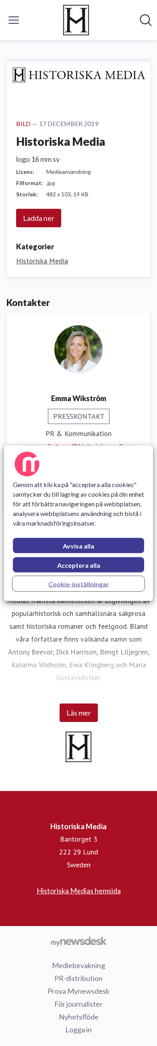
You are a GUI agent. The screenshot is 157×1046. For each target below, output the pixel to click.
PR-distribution (78, 978)
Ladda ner (38, 218)
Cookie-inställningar (78, 583)
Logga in (78, 1029)
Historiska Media (42, 260)
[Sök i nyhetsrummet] (145, 20)
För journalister (78, 1003)
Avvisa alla (78, 545)
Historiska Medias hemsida (79, 890)
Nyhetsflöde (79, 1016)
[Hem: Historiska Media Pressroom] (76, 20)
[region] (78, 523)
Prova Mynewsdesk (78, 991)
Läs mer (78, 712)
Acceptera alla (78, 565)
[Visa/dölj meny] (14, 20)
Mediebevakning (78, 965)
